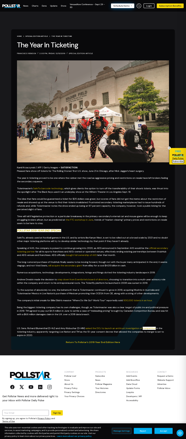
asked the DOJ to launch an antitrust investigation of (114, 328)
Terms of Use (8, 421)
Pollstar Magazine (103, 384)
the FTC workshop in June (79, 219)
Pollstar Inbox (163, 388)
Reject (143, 431)
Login (149, 6)
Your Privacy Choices (74, 396)
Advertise (161, 384)
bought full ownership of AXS (81, 255)
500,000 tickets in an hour (137, 300)
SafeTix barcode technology (48, 188)
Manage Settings (121, 431)
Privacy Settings (72, 392)
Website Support (165, 380)
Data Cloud (131, 384)
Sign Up (57, 413)
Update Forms (133, 388)
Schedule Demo (121, 6)
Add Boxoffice (133, 380)
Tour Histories (101, 388)
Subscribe (100, 376)
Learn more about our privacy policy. (74, 436)
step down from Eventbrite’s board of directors (83, 279)
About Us (68, 384)
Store (67, 380)
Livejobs (130, 392)
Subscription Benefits (170, 6)
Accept (163, 431)
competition (149, 328)
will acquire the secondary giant (65, 265)
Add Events (131, 376)
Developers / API (134, 396)
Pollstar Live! (70, 376)
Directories (100, 392)
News (97, 380)
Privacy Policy (44, 418)
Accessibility (132, 400)
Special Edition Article (81, 53)
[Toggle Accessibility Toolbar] (180, 433)
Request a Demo (165, 376)
